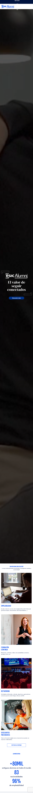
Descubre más (16, 298)
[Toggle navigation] (30, 6)
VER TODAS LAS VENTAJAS (16, 745)
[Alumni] (7, 6)
